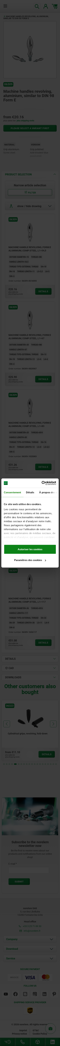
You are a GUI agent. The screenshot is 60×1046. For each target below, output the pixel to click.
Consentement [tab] (12, 492)
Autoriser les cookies (30, 549)
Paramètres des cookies (28, 560)
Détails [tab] (30, 492)
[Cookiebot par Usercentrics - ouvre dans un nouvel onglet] (42, 483)
